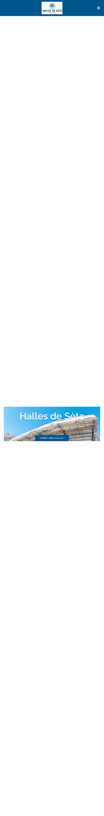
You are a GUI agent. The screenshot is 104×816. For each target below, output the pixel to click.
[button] (52, 438)
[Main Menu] (99, 8)
